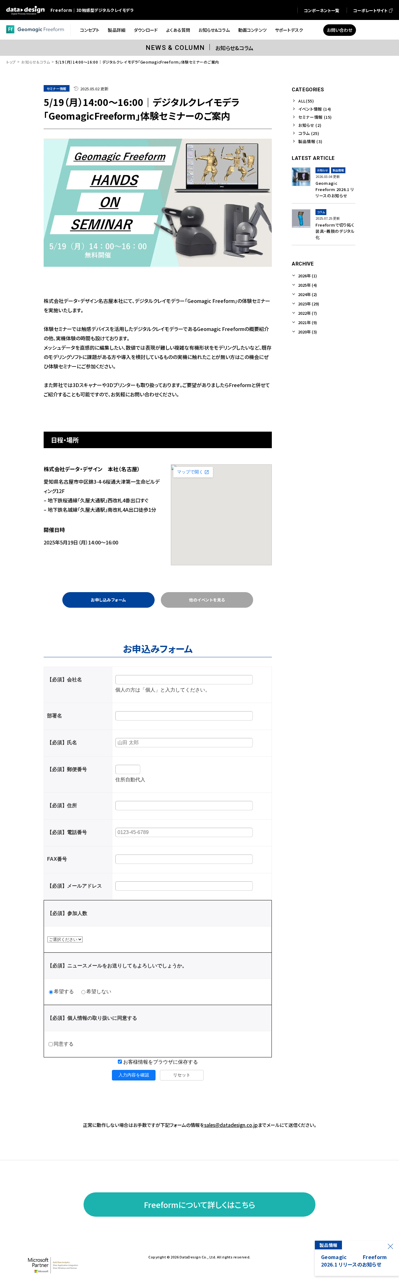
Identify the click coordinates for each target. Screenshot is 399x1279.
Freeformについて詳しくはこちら (199, 1204)
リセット (181, 1074)
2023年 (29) (308, 304)
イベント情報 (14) (314, 109)
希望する (64, 991)
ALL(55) (306, 101)
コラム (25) (308, 133)
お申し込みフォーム (108, 600)
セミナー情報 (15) (315, 117)
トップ (11, 62)
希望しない (98, 991)
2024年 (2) (307, 294)
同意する (64, 1044)
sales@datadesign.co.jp (231, 1125)
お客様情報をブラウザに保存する (160, 1062)
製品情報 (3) (310, 141)
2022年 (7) (307, 313)
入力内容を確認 (133, 1074)
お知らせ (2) (309, 125)
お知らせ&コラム (35, 62)
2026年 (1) (307, 276)
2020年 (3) (307, 332)
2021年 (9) (307, 322)
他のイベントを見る (207, 600)
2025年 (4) (307, 285)
